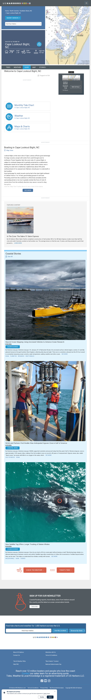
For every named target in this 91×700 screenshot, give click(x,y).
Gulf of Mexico (10, 457)
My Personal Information (57, 687)
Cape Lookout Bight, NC (13, 13)
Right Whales (30, 356)
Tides (8, 67)
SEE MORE (27, 190)
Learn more (46, 693)
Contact (26, 673)
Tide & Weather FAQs (19, 661)
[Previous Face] (69, 72)
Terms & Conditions (51, 655)
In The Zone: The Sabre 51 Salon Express (23, 236)
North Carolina (14, 11)
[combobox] (23, 24)
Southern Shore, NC (26, 11)
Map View (9, 150)
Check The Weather (34, 570)
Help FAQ (16, 664)
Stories (42, 67)
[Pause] (71, 72)
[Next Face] (73, 72)
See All (10, 256)
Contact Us (16, 655)
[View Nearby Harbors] (39, 44)
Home (7, 11)
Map (34, 67)
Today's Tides (64, 570)
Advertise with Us (51, 652)
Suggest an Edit (45, 75)
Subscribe (34, 606)
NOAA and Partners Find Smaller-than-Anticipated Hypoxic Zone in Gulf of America (36, 443)
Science (23, 558)
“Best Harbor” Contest (52, 661)
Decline (42, 697)
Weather (17, 67)
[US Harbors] (16, 3)
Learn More (18, 243)
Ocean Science (12, 347)
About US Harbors (18, 652)
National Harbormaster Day (53, 664)
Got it (50, 697)
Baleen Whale (10, 558)
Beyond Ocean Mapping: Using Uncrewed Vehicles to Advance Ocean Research (35, 342)
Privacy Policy (44, 687)
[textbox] (23, 24)
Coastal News (12, 448)
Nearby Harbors (13, 18)
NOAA (7, 356)
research (21, 356)
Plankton (13, 356)
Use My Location (60, 630)
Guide (27, 67)
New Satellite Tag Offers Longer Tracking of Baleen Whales (28, 544)
